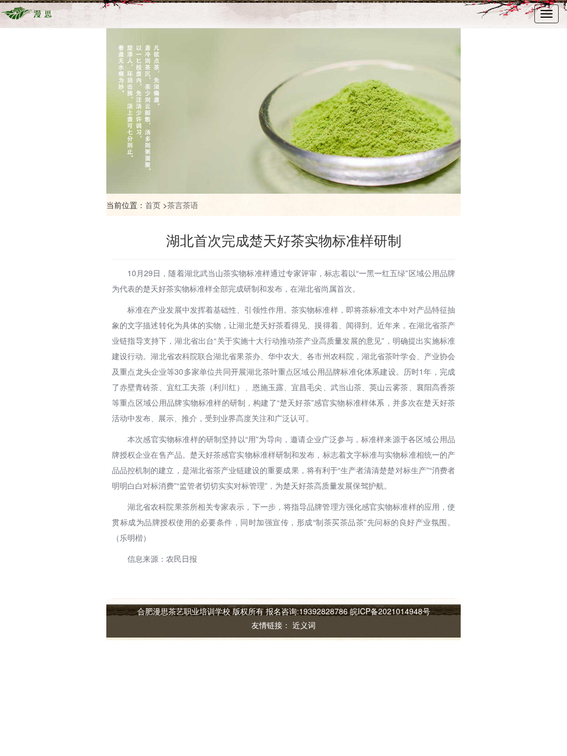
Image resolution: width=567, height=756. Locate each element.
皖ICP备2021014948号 (390, 611)
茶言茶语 (182, 204)
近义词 (304, 624)
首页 (153, 204)
